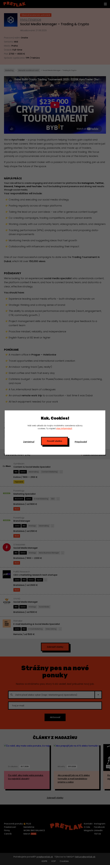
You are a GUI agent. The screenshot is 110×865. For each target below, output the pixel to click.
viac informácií (64, 428)
